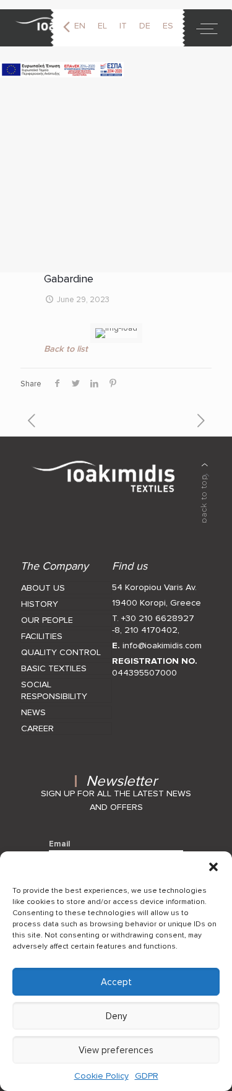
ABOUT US (43, 588)
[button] (213, 867)
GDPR (146, 1076)
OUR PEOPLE (47, 620)
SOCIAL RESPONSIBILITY (54, 690)
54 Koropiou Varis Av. (154, 587)
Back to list (66, 349)
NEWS (33, 712)
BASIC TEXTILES (54, 668)
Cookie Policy (101, 1076)
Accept (116, 982)
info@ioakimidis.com (162, 645)
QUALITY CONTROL (61, 652)
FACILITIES (41, 636)
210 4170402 (151, 630)
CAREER (37, 728)
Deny (116, 1016)
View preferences (116, 1050)
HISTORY (39, 604)
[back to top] (204, 493)
